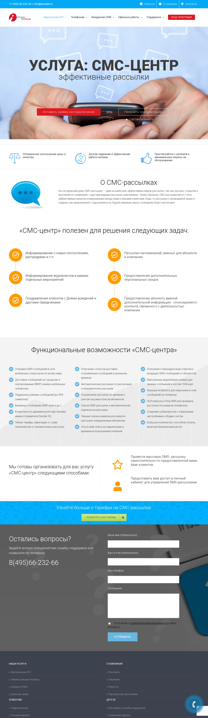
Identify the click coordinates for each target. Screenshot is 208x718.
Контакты (114, 672)
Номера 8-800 (19, 686)
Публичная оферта (119, 715)
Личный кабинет (20, 715)
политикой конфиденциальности (149, 623)
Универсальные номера (25, 679)
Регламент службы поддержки (126, 708)
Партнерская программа (123, 694)
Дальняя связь (20, 694)
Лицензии (114, 679)
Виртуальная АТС (21, 672)
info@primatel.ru (43, 4)
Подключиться (19, 708)
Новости (113, 686)
